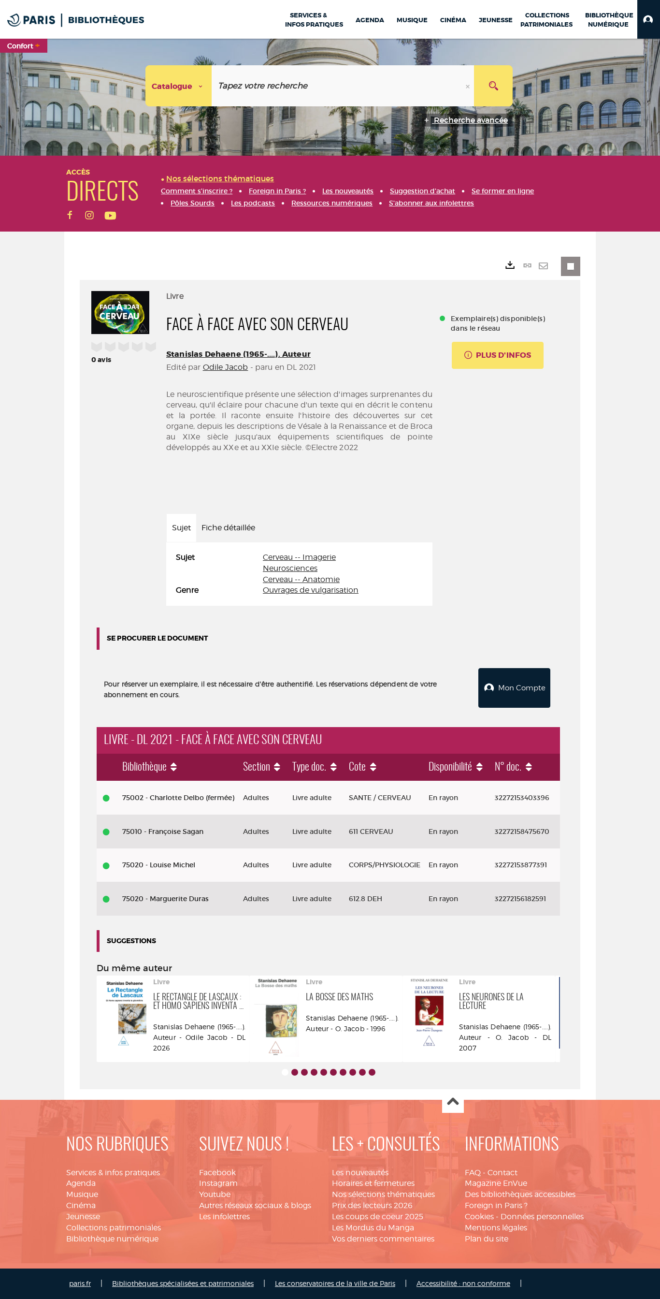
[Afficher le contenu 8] (352, 1072)
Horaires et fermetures (373, 1183)
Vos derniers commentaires (383, 1238)
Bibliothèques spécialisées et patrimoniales (183, 1283)
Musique (82, 1194)
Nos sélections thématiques (383, 1194)
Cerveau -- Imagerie (299, 557)
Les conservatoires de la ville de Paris (335, 1283)
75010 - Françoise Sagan (162, 831)
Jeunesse (83, 1216)
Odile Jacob (225, 367)
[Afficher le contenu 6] (333, 1072)
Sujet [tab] (181, 527)
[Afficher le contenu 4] (314, 1072)
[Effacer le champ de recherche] (468, 85)
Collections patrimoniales (113, 1227)
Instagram (218, 1183)
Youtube (214, 1194)
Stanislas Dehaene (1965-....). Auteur (238, 354)
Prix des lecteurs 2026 (372, 1205)
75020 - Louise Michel (158, 865)
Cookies (479, 1216)
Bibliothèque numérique (112, 1238)
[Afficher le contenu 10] (372, 1072)
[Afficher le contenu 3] (304, 1072)
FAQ (473, 1172)
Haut (453, 1102)
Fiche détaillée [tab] (228, 527)
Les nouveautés (360, 1172)
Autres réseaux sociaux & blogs (255, 1205)
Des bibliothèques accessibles (520, 1194)
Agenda (81, 1183)
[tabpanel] (299, 574)
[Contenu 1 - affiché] (285, 1072)
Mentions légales (496, 1227)
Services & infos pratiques (113, 1172)
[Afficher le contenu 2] (294, 1072)
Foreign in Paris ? (496, 1205)
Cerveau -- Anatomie (301, 579)
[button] (648, 19)
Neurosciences (290, 568)
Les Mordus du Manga (373, 1227)
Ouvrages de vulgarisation (311, 590)
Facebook (217, 1172)
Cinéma (81, 1205)
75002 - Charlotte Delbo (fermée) (178, 797)
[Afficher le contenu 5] (323, 1072)
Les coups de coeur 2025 (377, 1216)
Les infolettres (224, 1216)
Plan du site (486, 1238)
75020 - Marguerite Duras (165, 898)
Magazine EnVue (496, 1183)
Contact (502, 1172)
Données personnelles (542, 1216)
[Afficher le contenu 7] (343, 1072)
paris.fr (80, 1283)
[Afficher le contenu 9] (362, 1072)
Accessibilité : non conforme (463, 1283)
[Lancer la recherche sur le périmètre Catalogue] (493, 85)
